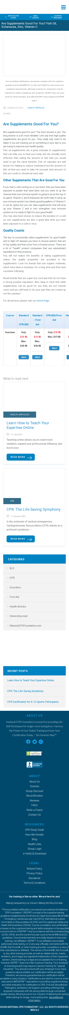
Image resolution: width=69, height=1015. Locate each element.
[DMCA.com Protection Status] (34, 748)
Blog (34, 839)
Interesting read (18, 616)
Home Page (43, 300)
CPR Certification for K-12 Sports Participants (33, 701)
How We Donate (34, 834)
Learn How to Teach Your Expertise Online (28, 425)
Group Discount (34, 791)
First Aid (14, 596)
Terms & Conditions (34, 882)
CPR (12, 501)
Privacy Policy (35, 873)
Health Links (34, 844)
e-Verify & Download (34, 853)
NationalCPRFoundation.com (25, 625)
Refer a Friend (34, 810)
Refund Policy (34, 868)
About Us (34, 781)
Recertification (34, 795)
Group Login (34, 848)
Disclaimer (34, 878)
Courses (34, 786)
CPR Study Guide (34, 829)
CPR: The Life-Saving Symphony (33, 509)
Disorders (15, 587)
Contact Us (34, 814)
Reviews (34, 800)
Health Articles (36, 108)
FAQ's (34, 805)
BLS (12, 568)
